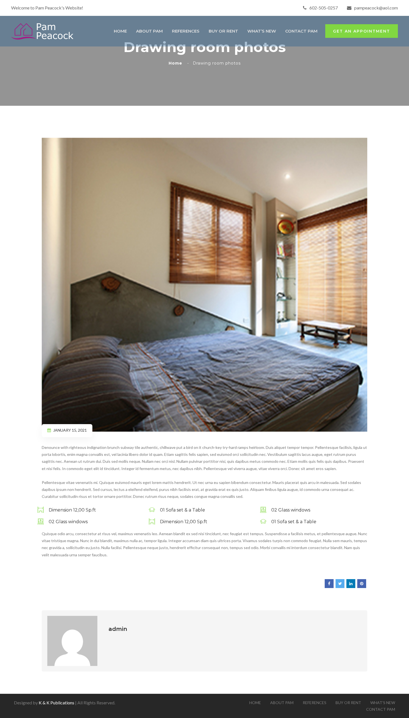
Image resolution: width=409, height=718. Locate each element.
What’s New (261, 31)
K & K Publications (56, 702)
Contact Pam (301, 31)
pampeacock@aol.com (376, 7)
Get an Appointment (361, 31)
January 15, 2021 (70, 430)
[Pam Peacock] (43, 30)
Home (120, 31)
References (185, 31)
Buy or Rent (223, 31)
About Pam (149, 31)
